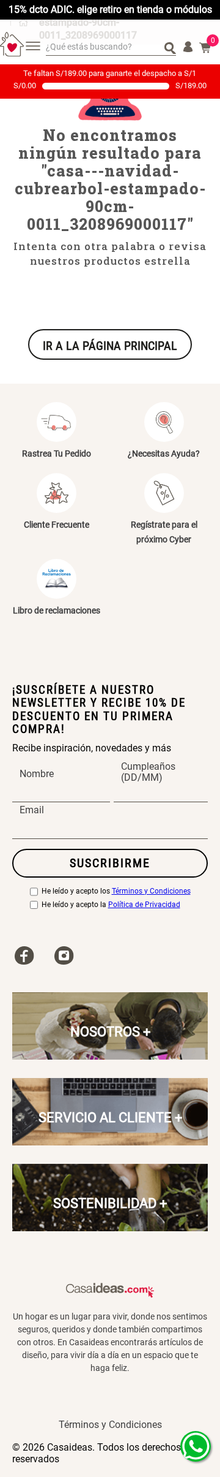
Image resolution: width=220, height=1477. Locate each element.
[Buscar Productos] (170, 47)
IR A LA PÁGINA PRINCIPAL (110, 345)
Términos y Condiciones (151, 891)
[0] (205, 48)
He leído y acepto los (116, 891)
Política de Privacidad (144, 905)
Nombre (37, 774)
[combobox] (111, 47)
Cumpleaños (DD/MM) (148, 773)
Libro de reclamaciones (56, 610)
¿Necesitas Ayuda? (164, 453)
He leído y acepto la (111, 905)
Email (32, 810)
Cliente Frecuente (56, 525)
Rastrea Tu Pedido (56, 453)
